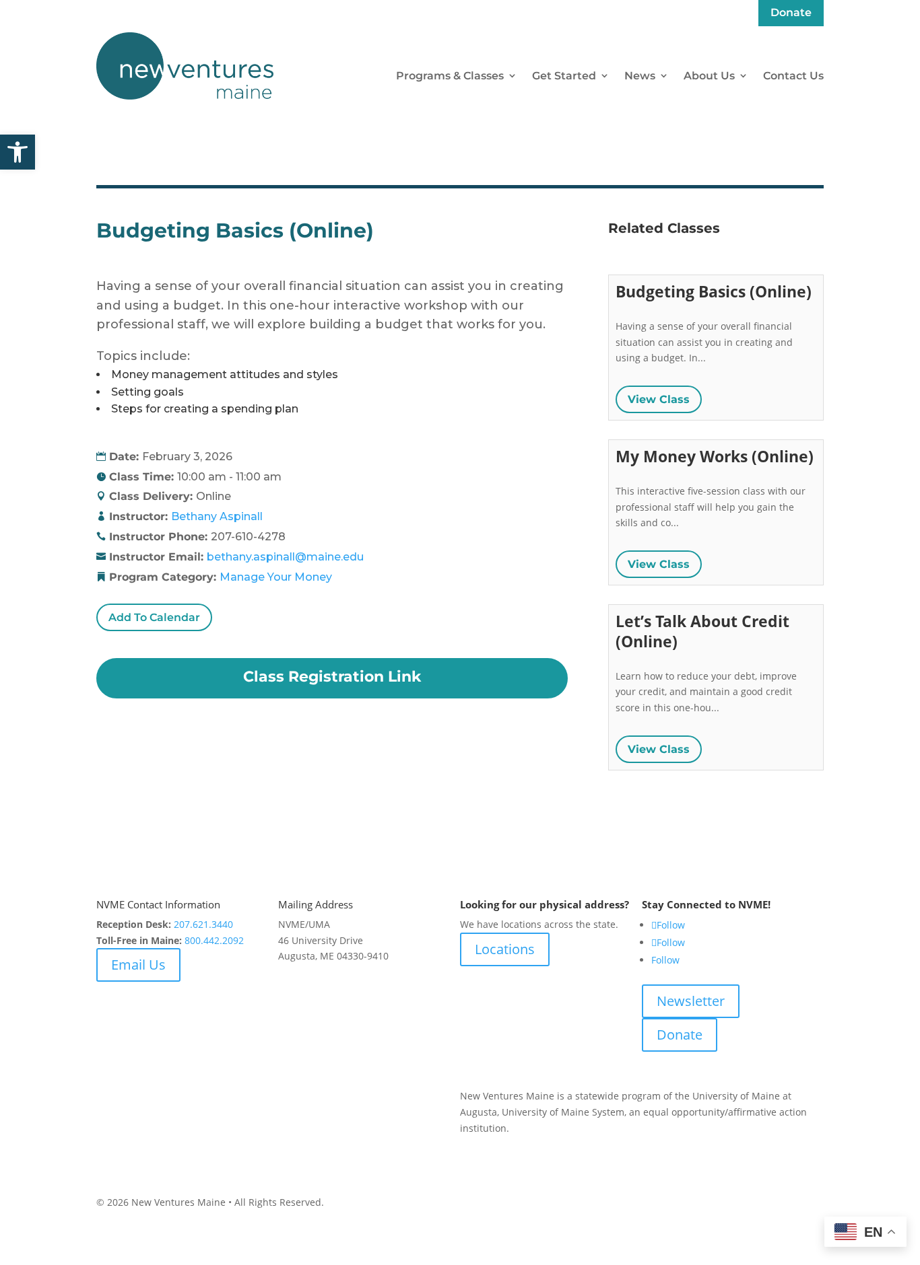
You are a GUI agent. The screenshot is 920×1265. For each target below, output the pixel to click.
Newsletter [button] (691, 1001)
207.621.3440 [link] (203, 924)
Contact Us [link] (793, 75)
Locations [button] (505, 949)
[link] (17, 152)
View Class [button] (659, 399)
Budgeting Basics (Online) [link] (714, 291)
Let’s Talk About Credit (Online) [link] (702, 631)
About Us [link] (709, 75)
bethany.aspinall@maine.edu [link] (285, 556)
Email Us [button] (138, 964)
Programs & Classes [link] (450, 75)
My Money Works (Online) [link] (715, 456)
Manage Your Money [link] (276, 577)
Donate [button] (679, 1034)
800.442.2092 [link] (214, 940)
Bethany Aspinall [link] (217, 516)
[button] (906, 1167)
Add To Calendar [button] (154, 617)
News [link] (639, 75)
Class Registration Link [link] (332, 676)
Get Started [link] (564, 75)
